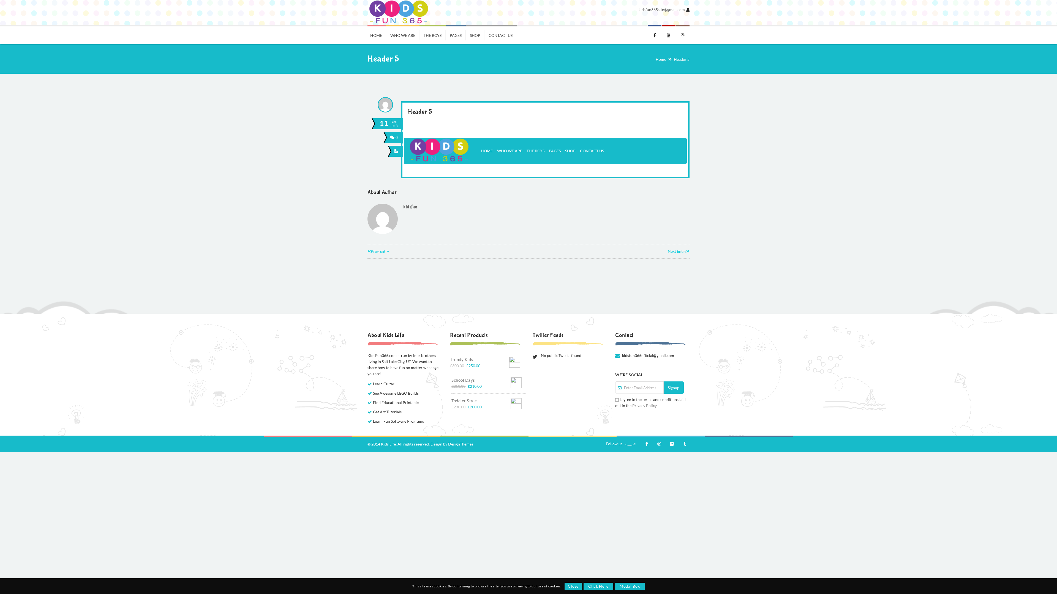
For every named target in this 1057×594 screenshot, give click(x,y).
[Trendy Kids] (515, 361)
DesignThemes (460, 444)
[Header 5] (396, 151)
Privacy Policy (644, 405)
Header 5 (420, 112)
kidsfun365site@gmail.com (662, 9)
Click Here (598, 586)
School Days (463, 380)
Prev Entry (380, 251)
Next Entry (677, 251)
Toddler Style (464, 400)
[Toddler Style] (516, 402)
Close (573, 586)
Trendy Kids (461, 359)
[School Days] (516, 381)
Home (661, 59)
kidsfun (410, 207)
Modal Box (630, 586)
